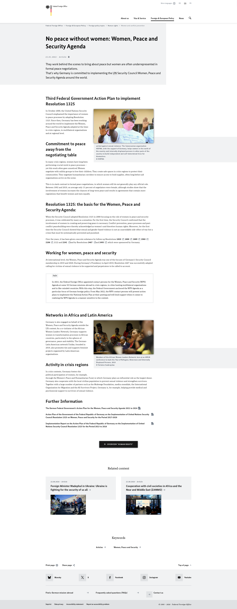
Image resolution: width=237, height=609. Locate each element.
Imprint (48, 604)
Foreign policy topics (97, 26)
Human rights (113, 26)
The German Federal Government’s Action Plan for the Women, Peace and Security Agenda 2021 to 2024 (91, 408)
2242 (65, 242)
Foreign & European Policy (162, 19)
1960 (143, 239)
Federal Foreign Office (54, 26)
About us (125, 18)
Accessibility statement (74, 604)
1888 (127, 239)
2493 (101, 242)
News (181, 18)
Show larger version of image (123, 126)
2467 (90, 242)
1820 (119, 239)
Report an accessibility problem (98, 604)
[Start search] (190, 18)
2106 (48, 242)
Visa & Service (140, 18)
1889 (135, 239)
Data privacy (58, 604)
